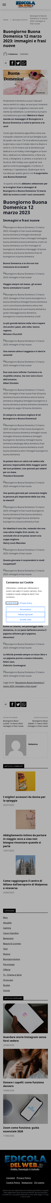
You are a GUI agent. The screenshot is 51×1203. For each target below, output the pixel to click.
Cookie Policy (12, 603)
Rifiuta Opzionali (25, 614)
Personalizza (25, 609)
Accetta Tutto (25, 619)
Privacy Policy (26, 603)
